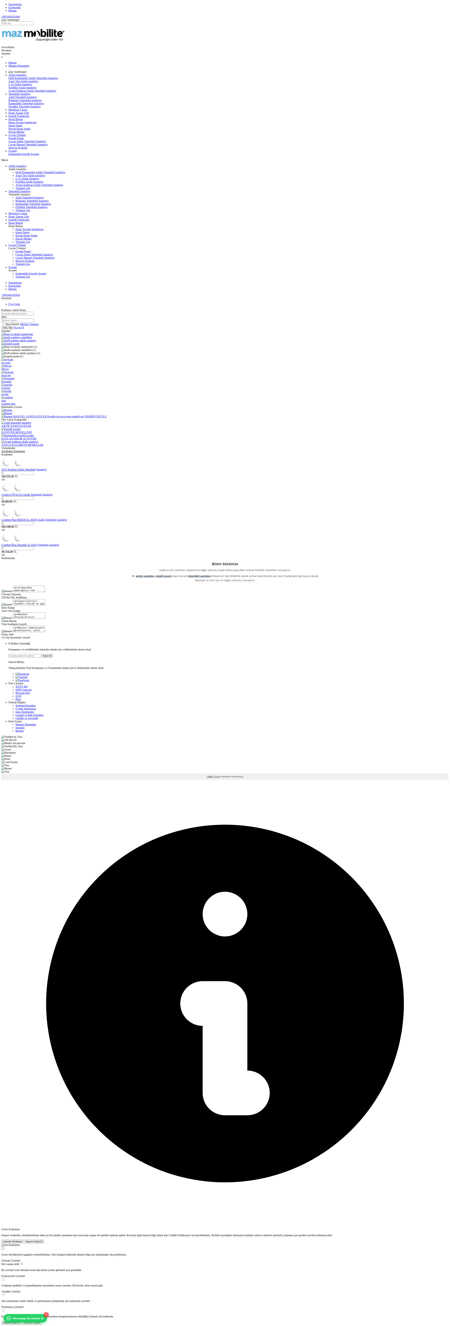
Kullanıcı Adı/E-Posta (13, 310)
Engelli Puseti (16, 138)
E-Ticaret (216, 776)
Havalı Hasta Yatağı (19, 128)
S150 (18, 696)
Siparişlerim (15, 4)
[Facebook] (22, 680)
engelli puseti (163, 576)
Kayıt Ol (19, 327)
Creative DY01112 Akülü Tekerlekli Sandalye (27, 494)
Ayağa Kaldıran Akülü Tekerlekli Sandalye (32, 90)
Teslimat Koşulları (25, 705)
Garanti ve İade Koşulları (29, 715)
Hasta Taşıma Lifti (18, 112)
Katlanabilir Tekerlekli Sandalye (26, 103)
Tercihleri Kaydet (31, 1322)
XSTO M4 (21, 686)
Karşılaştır (7, 454)
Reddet (215, 1235)
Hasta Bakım (15, 119)
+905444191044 (10, 16)
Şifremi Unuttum (29, 324)
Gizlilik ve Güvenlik (26, 718)
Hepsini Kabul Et (34, 1241)
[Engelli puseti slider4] (10, 343)
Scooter (12, 150)
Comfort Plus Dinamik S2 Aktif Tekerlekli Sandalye (30, 544)
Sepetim (19, 727)
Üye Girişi (14, 304)
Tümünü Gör (22, 188)
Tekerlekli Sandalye (19, 93)
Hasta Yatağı (15, 125)
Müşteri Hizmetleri (18, 65)
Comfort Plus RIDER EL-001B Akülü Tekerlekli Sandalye (34, 519)
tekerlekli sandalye (199, 576)
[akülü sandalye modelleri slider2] (16, 337)
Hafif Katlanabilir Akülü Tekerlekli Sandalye (33, 78)
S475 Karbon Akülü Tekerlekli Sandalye (24, 469)
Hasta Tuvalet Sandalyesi (22, 122)
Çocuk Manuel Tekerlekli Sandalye (28, 144)
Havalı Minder (16, 131)
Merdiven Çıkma (17, 109)
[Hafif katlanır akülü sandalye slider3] (18, 340)
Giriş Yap (7, 327)
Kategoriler (14, 7)
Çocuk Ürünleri (17, 135)
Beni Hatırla (13, 324)
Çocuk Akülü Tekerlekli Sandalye (27, 141)
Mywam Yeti (22, 692)
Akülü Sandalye (17, 74)
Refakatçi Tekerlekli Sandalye (25, 100)
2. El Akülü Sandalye (20, 84)
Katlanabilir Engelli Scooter (23, 154)
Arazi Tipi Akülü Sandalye (23, 81)
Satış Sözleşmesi (24, 711)
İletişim (12, 10)
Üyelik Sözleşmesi (25, 708)
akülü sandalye (145, 576)
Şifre (4, 316)
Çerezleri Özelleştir (12, 1241)
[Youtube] (21, 677)
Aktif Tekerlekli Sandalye (22, 97)
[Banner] (6, 410)
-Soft (209, 776)
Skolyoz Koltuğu (17, 147)
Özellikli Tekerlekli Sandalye (24, 106)
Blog (18, 699)
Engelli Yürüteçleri (18, 116)
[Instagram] (22, 673)
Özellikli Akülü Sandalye (22, 87)
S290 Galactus (23, 689)
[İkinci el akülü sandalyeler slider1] (17, 334)
